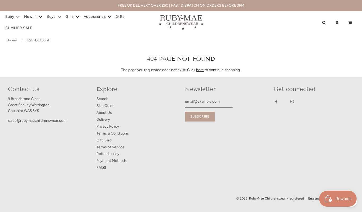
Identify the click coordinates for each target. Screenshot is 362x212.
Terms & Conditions (112, 133)
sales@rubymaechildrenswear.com (37, 120)
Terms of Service (110, 147)
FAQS (101, 167)
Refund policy (107, 154)
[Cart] (350, 22)
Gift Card (104, 140)
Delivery (103, 119)
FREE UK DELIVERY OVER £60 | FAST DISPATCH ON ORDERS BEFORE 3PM (181, 5)
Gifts (120, 16)
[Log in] (337, 22)
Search (102, 99)
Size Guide (105, 105)
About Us (104, 112)
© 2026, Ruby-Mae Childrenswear (261, 198)
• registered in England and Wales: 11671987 (318, 198)
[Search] (323, 22)
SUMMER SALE (18, 28)
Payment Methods (111, 160)
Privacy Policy (107, 126)
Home (12, 40)
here (200, 70)
